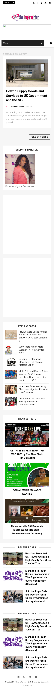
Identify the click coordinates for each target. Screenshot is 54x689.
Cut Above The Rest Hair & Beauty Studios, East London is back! (33, 401)
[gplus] (46, 3)
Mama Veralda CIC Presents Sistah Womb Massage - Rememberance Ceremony (27, 530)
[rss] (34, 3)
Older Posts (39, 137)
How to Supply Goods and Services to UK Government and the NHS (26, 95)
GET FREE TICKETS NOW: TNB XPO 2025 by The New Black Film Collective (27, 454)
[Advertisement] (27, 224)
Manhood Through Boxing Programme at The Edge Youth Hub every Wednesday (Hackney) (37, 577)
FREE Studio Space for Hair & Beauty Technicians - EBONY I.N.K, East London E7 (33, 336)
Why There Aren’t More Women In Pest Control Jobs (31, 349)
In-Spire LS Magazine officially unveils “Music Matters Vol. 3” (30, 362)
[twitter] (41, 3)
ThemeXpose (20, 682)
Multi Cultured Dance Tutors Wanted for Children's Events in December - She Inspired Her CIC (33, 376)
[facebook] (37, 3)
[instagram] (50, 3)
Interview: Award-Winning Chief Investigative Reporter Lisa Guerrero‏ (33, 389)
